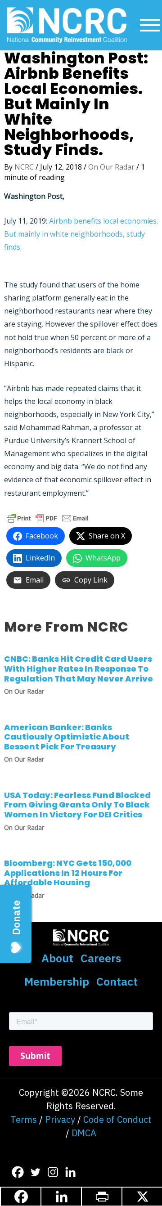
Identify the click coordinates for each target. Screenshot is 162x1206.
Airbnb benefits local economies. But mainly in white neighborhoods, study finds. (81, 234)
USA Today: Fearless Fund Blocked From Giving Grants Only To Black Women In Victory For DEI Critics (77, 804)
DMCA (84, 1133)
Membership (56, 981)
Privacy (60, 1119)
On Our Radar (111, 167)
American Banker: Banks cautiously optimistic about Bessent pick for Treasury (66, 737)
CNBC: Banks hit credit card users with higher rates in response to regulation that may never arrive (78, 668)
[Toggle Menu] (149, 25)
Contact (117, 981)
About (57, 957)
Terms (23, 1119)
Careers (101, 957)
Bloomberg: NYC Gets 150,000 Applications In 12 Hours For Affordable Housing (67, 872)
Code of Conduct (117, 1119)
